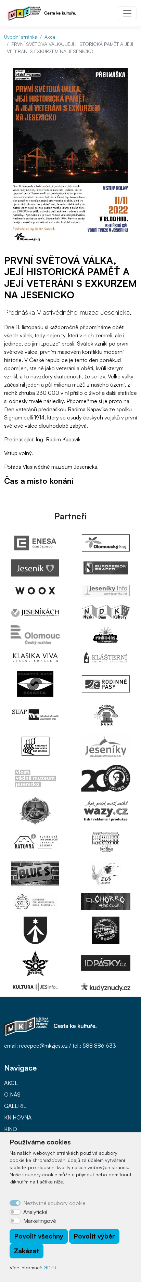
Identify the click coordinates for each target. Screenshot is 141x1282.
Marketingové (39, 1220)
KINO (10, 1129)
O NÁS (12, 1094)
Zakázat (26, 1251)
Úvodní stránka (20, 37)
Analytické (35, 1211)
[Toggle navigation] (127, 13)
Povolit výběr (94, 1236)
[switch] (15, 1212)
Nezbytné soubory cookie (54, 1203)
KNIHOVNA (17, 1117)
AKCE (11, 1082)
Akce (49, 37)
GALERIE (15, 1105)
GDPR (49, 1267)
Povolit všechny (38, 1236)
